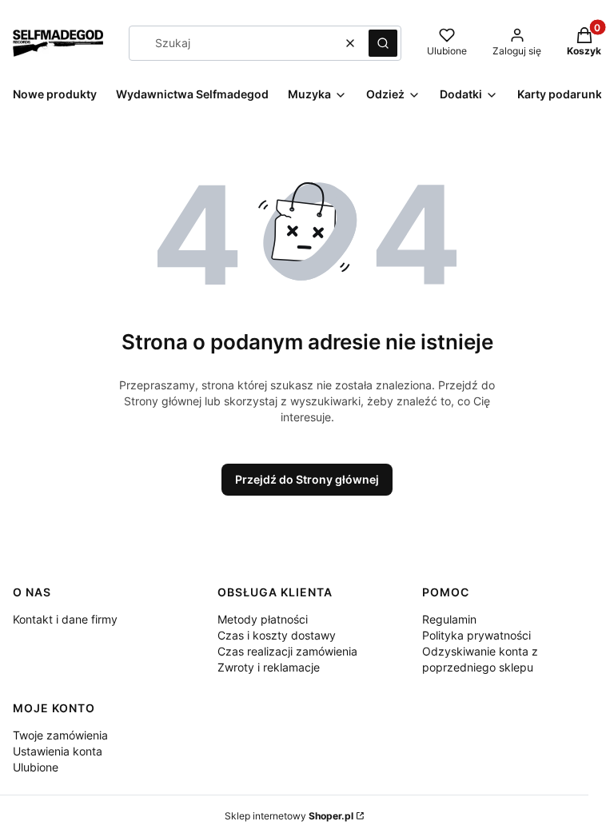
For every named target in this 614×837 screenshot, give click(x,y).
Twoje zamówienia (60, 735)
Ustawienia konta (57, 751)
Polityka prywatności (476, 635)
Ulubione (35, 767)
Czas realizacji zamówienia (287, 651)
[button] (383, 43)
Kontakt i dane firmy (65, 619)
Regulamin (449, 619)
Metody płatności (262, 619)
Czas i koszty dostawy (276, 635)
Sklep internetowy (289, 816)
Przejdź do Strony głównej (307, 479)
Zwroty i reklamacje (268, 667)
